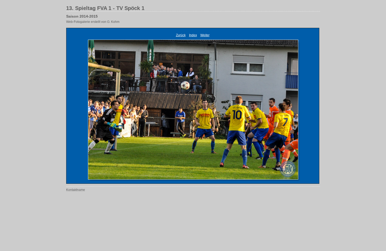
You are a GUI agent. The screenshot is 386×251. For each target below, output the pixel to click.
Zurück (181, 35)
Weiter (205, 35)
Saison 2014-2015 (82, 16)
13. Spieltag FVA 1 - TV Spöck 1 (105, 8)
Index (193, 35)
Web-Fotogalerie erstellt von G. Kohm (92, 22)
